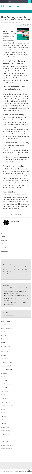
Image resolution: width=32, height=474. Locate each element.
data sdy (3, 247)
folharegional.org (11, 6)
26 (22, 271)
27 (26, 271)
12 (22, 268)
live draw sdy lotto (6, 441)
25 (18, 271)
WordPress (10, 471)
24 (15, 271)
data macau (4, 387)
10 (15, 268)
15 (7, 270)
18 (18, 270)
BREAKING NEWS (16, 22)
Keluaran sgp (4, 243)
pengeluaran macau (6, 448)
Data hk (3, 236)
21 (3, 271)
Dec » (7, 277)
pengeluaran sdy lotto (7, 445)
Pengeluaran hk (5, 342)
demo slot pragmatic (7, 328)
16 (10, 270)
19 (22, 270)
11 (18, 268)
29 (7, 273)
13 (25, 268)
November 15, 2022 (6, 22)
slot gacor (4, 335)
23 (10, 271)
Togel (2, 339)
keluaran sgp (4, 351)
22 (7, 271)
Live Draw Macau (5, 346)
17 (14, 270)
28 (3, 273)
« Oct (4, 277)
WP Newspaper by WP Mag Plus (23, 471)
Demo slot (4, 240)
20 (26, 270)
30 (11, 273)
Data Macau (4, 251)
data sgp (3, 324)
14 (3, 270)
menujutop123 (16, 221)
